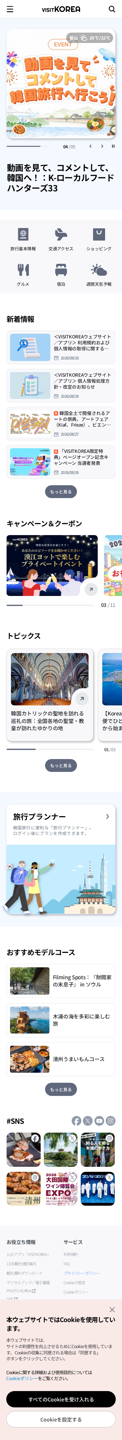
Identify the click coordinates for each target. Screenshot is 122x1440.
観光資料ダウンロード (25, 1273)
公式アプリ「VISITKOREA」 (29, 1254)
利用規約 (71, 1254)
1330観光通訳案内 (21, 1264)
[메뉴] (10, 9)
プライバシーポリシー (81, 1273)
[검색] (112, 9)
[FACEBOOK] (24, 1150)
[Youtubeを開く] (99, 1121)
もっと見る (61, 491)
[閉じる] (112, 1309)
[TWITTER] (61, 1150)
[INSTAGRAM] (98, 1150)
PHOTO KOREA (19, 1291)
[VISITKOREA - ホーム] (61, 9)
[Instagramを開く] (110, 1121)
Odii (10, 1299)
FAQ (67, 1264)
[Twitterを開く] (88, 1121)
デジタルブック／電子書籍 (28, 1282)
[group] (61, 180)
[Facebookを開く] (76, 1121)
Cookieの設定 (74, 1282)
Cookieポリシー (76, 1292)
